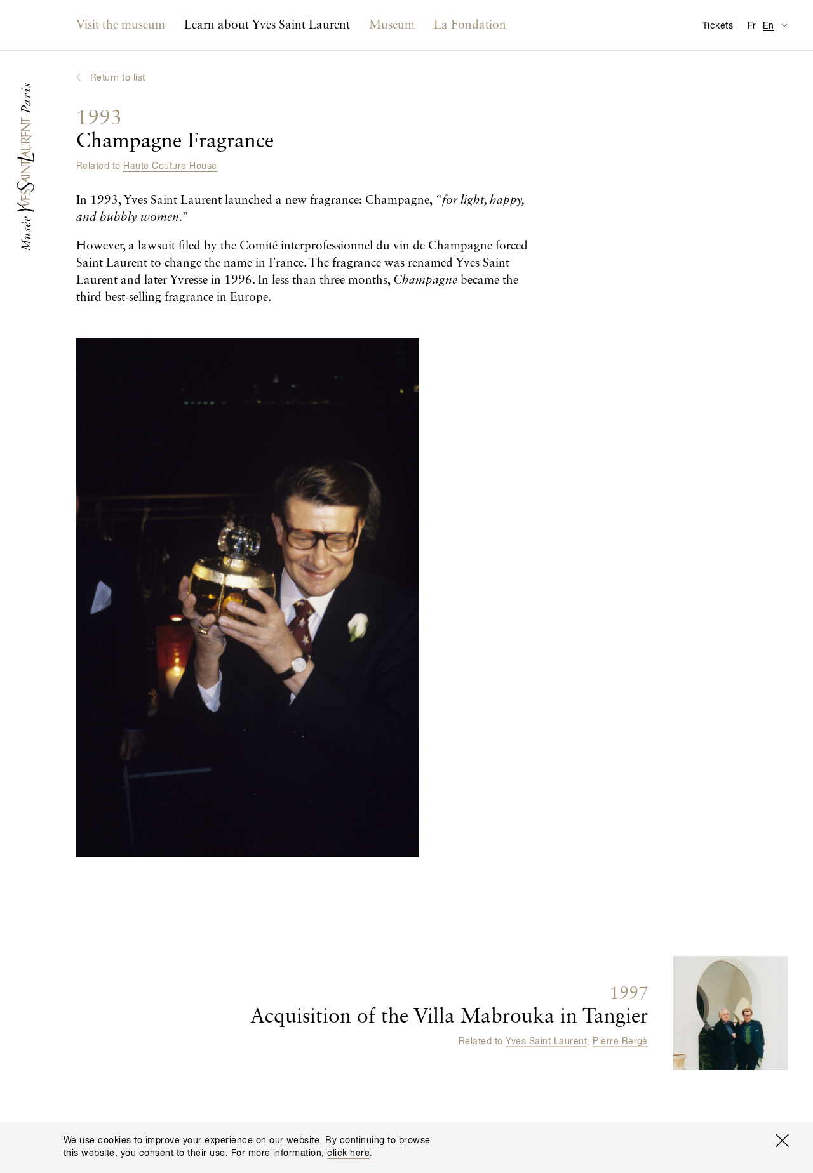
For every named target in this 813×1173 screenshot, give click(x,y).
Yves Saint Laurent (546, 1041)
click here (348, 1153)
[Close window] (782, 1140)
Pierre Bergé (620, 1041)
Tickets (717, 26)
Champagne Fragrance (175, 130)
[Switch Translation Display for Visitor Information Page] (784, 25)
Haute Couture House (170, 166)
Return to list (117, 78)
